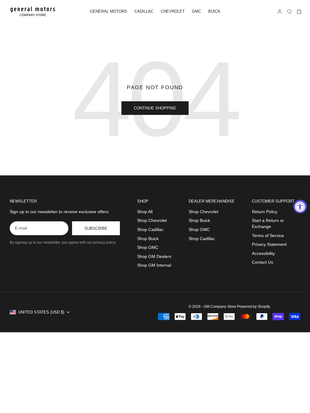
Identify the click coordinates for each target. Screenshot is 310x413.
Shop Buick (148, 238)
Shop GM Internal (154, 265)
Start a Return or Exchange (268, 223)
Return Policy (264, 211)
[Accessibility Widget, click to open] (300, 206)
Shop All (145, 211)
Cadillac (143, 11)
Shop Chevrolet (152, 220)
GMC (196, 11)
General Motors (108, 11)
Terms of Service (268, 235)
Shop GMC (147, 247)
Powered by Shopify (253, 306)
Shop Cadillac (150, 229)
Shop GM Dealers (154, 256)
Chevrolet (173, 11)
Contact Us (262, 262)
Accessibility (263, 253)
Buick (214, 11)
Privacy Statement (269, 244)
